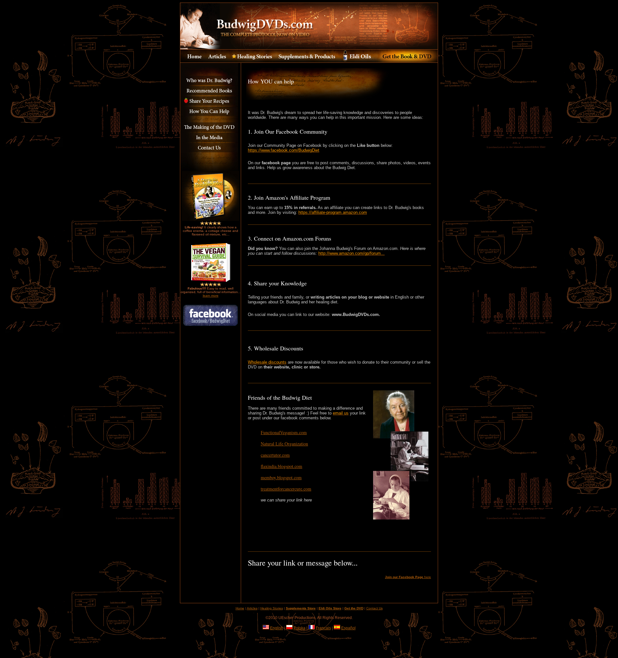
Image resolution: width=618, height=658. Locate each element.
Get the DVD (353, 608)
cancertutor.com (275, 455)
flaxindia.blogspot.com (281, 466)
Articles (252, 608)
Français (323, 628)
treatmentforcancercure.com (286, 489)
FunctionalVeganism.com (284, 432)
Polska (299, 628)
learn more (211, 295)
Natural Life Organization (284, 444)
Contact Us (374, 608)
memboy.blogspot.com (281, 477)
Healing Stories (271, 608)
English (276, 628)
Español (348, 628)
